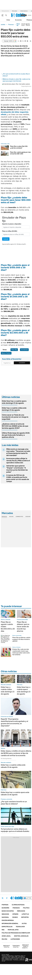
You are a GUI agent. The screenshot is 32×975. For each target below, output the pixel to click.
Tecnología (20, 927)
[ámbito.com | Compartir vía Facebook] (20, 41)
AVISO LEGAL (6, 936)
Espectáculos (7, 927)
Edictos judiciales (21, 936)
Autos (24, 923)
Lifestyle (25, 914)
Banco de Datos (8, 911)
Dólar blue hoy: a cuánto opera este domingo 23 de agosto (14, 402)
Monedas (4, 516)
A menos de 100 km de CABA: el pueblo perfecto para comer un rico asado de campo (17, 478)
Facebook (6, 898)
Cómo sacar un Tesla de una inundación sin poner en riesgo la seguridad (15, 417)
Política (26, 908)
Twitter (2, 898)
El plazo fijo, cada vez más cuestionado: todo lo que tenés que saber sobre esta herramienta (21, 652)
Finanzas (11, 24)
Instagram (11, 898)
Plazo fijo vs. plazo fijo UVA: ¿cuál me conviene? (19, 147)
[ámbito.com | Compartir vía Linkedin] (25, 41)
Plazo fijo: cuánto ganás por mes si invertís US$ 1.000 (20, 153)
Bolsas (11, 516)
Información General (10, 923)
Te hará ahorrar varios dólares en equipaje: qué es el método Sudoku (15, 830)
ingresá (29, 15)
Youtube (20, 898)
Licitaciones (15, 939)
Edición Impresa (8, 920)
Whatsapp (25, 898)
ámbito (3, 24)
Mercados (14, 11)
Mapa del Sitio (13, 930)
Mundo (15, 917)
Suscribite (22, 362)
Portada (5, 905)
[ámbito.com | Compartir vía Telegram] (27, 41)
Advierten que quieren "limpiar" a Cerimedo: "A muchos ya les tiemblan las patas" (17, 469)
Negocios (5, 914)
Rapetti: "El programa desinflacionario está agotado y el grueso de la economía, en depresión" (14, 722)
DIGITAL (6, 946)
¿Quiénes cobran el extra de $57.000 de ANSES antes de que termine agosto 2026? (15, 426)
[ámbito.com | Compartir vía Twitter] (23, 41)
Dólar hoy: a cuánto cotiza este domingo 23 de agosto (14, 409)
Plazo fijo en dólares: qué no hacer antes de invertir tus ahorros (23, 626)
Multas (4, 939)
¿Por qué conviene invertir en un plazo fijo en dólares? (14, 802)
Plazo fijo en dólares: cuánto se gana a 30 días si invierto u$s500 (21, 639)
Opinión (15, 914)
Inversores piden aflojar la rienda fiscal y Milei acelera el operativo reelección (18, 460)
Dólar (8, 20)
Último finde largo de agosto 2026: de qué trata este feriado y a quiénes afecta (16, 435)
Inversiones (24, 350)
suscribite (23, 15)
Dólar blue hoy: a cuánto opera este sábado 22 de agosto (15, 793)
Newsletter (26, 898)
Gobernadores (23, 11)
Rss (3, 930)
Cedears (27, 516)
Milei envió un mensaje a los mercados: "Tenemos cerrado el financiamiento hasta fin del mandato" (18, 452)
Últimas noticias (18, 905)
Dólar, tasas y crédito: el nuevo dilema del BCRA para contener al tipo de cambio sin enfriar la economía (16, 753)
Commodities (19, 516)
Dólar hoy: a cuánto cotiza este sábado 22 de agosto (13, 766)
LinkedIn (15, 898)
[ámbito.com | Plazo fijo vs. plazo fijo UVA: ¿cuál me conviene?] (5, 147)
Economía (18, 20)
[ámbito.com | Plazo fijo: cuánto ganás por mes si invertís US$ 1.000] (5, 153)
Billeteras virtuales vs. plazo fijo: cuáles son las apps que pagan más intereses (16, 80)
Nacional (5, 917)
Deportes (25, 917)
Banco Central (6, 353)
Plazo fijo (18, 24)
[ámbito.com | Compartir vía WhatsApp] (18, 41)
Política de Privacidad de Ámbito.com (16, 933)
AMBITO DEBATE (25, 946)
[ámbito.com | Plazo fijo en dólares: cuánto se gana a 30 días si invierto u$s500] (6, 640)
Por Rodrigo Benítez (6, 758)
